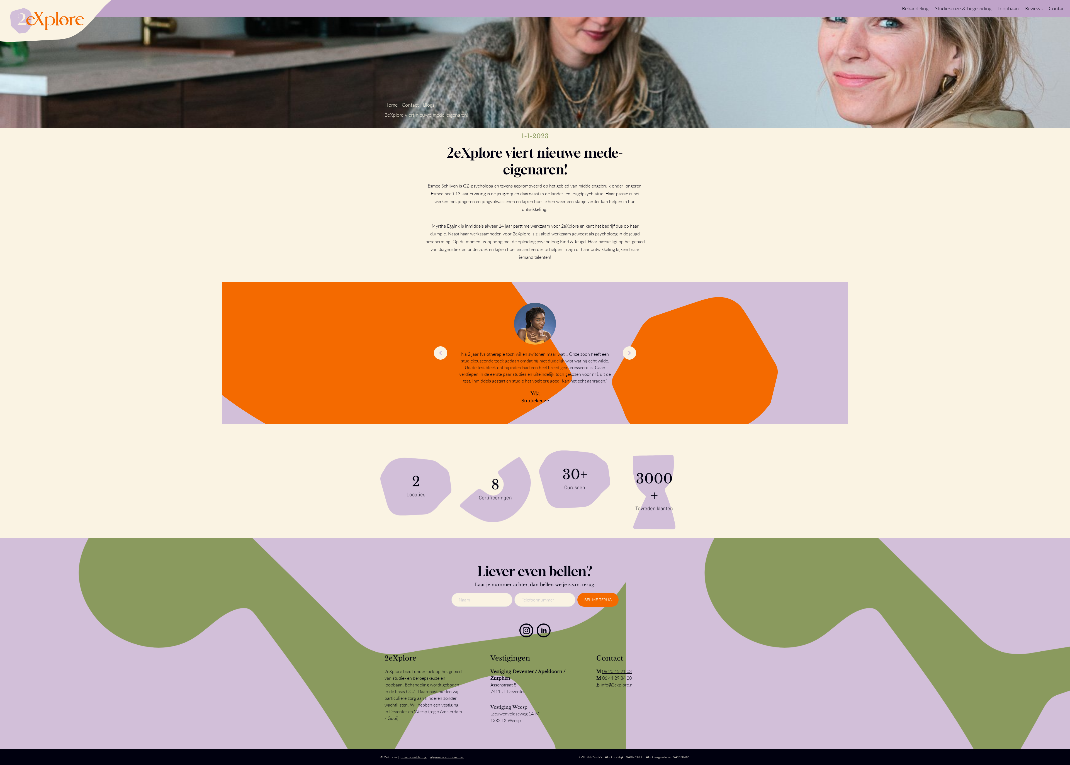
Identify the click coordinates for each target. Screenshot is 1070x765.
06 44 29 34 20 (617, 678)
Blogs (429, 104)
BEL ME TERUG (598, 599)
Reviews (1034, 8)
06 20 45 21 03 (617, 671)
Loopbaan (1008, 8)
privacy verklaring (413, 757)
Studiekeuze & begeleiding (963, 8)
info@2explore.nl (617, 685)
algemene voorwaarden (447, 757)
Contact (1057, 8)
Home (391, 104)
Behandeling (915, 8)
